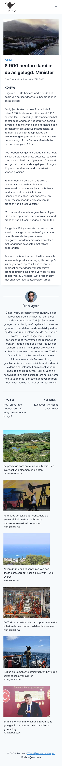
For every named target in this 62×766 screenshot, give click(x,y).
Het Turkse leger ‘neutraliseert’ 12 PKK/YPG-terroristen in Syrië (15, 408)
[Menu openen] (56, 7)
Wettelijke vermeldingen (41, 753)
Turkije (8, 60)
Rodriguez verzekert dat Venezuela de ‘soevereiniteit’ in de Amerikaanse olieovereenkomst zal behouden (25, 519)
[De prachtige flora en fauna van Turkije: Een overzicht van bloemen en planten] (31, 446)
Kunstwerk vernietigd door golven (46, 404)
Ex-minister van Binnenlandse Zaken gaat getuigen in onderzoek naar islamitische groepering (27, 725)
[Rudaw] (9, 7)
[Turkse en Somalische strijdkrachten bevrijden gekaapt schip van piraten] (31, 652)
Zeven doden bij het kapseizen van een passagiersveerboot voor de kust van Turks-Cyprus (29, 573)
